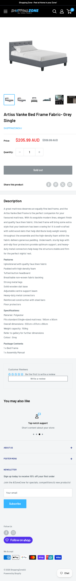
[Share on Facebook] (48, 184)
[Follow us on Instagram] (13, 532)
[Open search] (55, 11)
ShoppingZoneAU (13, 128)
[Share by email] (69, 184)
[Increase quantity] (39, 152)
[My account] (62, 11)
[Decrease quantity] (20, 152)
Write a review (38, 378)
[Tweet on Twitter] (62, 184)
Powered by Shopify (12, 573)
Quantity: (8, 152)
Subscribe (15, 503)
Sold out (38, 170)
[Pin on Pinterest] (55, 184)
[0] (69, 11)
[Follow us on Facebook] (6, 532)
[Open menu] (5, 11)
